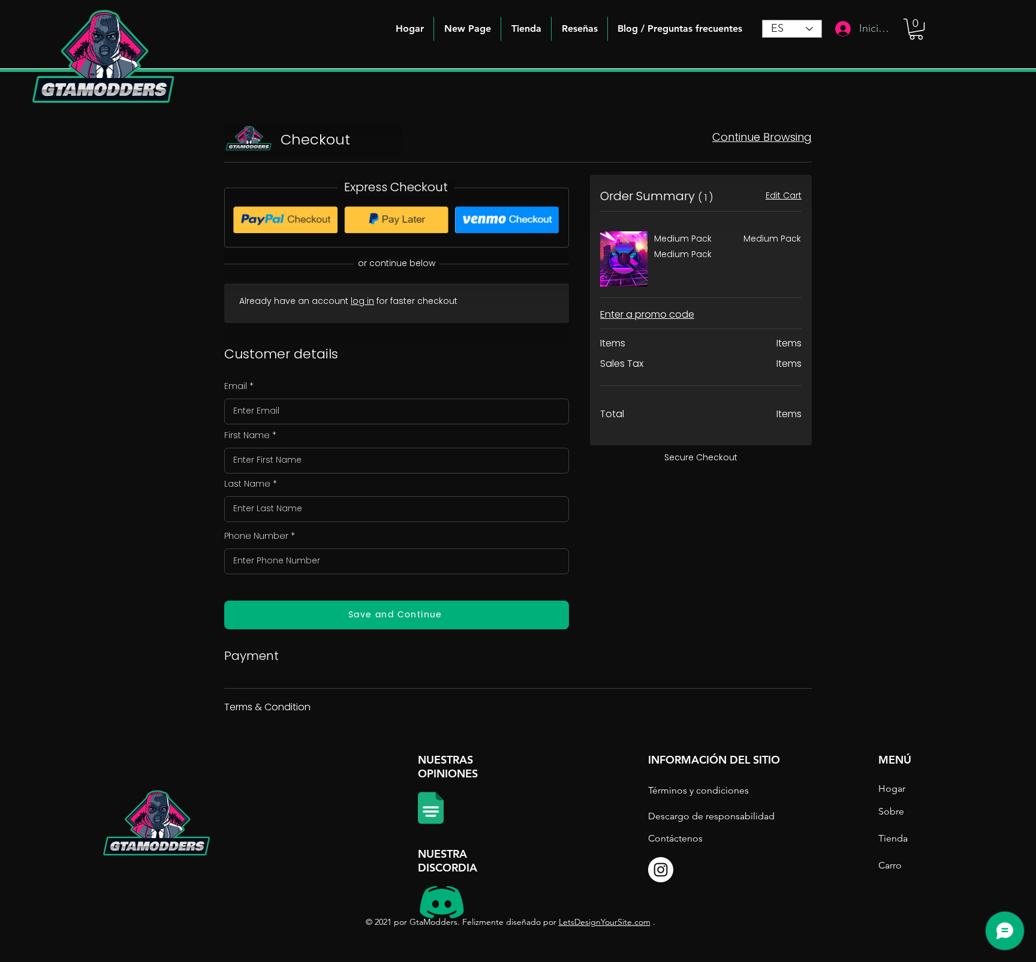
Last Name (247, 484)
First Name (247, 435)
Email (235, 386)
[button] (680, 29)
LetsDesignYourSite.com (604, 921)
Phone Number (256, 536)
